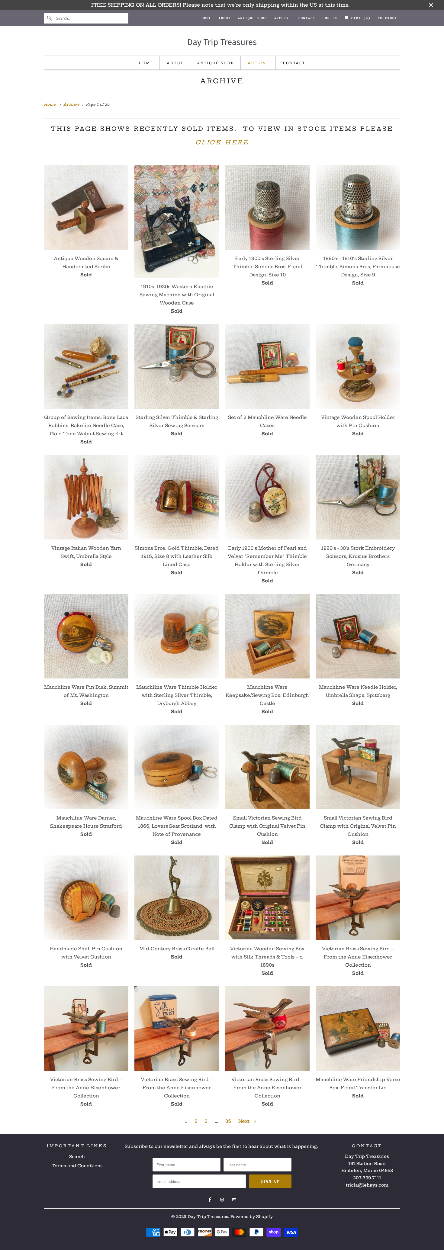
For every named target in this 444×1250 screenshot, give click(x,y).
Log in (330, 18)
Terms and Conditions (77, 1165)
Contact (306, 18)
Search (77, 1156)
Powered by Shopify (251, 1216)
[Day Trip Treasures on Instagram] (222, 1200)
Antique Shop (252, 18)
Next (244, 1121)
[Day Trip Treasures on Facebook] (210, 1200)
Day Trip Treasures (208, 1216)
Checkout (387, 18)
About (225, 18)
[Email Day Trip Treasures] (234, 1200)
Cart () (360, 18)
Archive (282, 18)
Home (206, 18)
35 (228, 1121)
